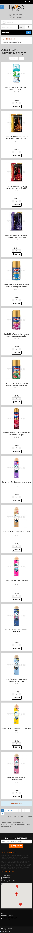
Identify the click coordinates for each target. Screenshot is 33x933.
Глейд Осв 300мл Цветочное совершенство (16, 779)
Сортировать (14, 58)
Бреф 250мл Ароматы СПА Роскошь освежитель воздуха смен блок (16, 335)
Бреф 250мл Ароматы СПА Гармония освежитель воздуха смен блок (16, 286)
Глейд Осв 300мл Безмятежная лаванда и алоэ (16, 483)
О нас (2, 913)
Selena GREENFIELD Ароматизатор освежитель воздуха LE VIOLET (16, 236)
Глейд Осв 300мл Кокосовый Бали (16, 580)
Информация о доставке (7, 915)
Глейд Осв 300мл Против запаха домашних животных (16, 680)
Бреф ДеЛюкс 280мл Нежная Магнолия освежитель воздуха (16, 434)
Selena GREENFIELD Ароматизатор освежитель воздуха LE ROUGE (16, 187)
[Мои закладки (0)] (26, 1)
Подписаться (17, 846)
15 (21, 58)
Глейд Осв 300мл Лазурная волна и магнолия (16, 631)
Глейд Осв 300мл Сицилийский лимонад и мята (16, 729)
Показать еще (16, 803)
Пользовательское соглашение (9, 917)
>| (2, 813)
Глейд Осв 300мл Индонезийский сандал (17, 531)
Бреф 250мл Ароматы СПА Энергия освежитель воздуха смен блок (17, 384)
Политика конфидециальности (8, 919)
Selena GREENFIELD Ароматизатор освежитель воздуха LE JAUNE (16, 138)
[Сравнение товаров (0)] (22, 1)
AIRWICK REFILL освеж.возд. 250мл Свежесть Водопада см (16, 88)
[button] (16, 894)
